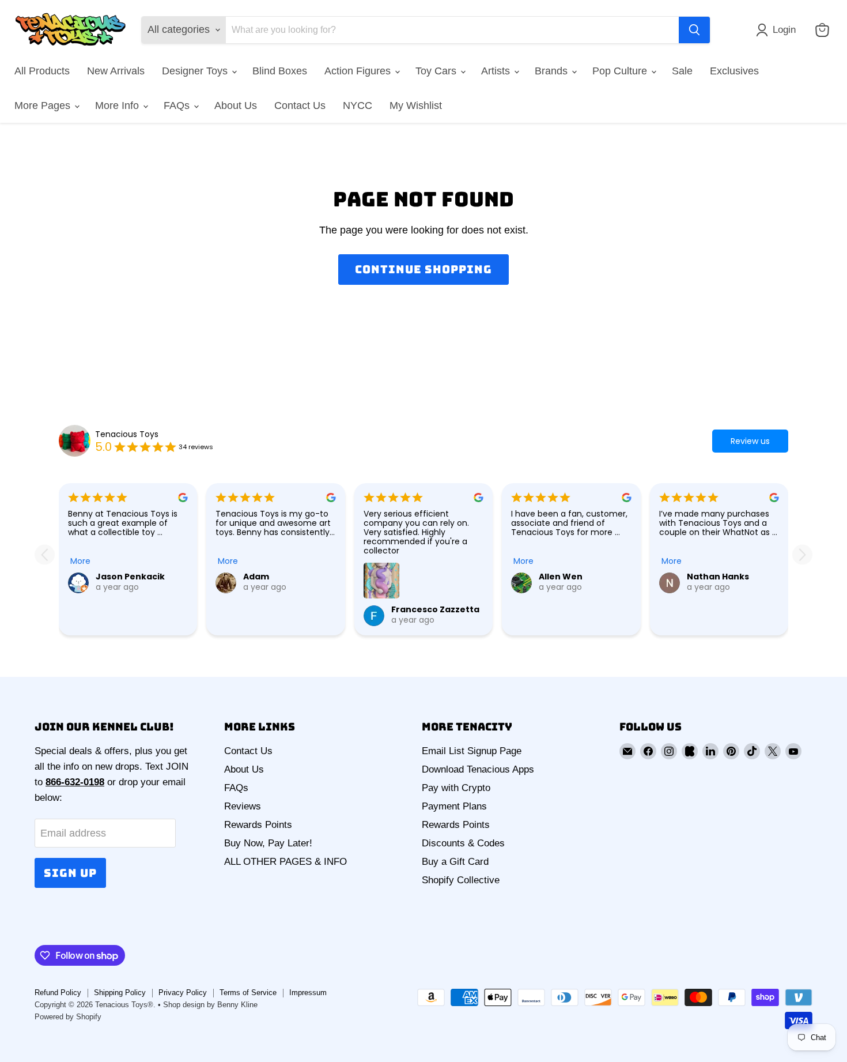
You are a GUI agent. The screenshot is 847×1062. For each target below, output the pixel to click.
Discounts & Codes (463, 843)
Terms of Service (248, 992)
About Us (235, 105)
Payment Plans (454, 806)
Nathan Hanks (718, 577)
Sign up (70, 872)
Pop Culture (621, 71)
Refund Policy (58, 992)
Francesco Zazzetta (435, 609)
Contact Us (300, 105)
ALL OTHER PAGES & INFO (285, 861)
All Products (42, 71)
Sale (682, 71)
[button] (778, 30)
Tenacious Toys (126, 434)
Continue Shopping (423, 269)
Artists (497, 71)
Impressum (308, 992)
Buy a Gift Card (455, 861)
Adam (256, 577)
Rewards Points (258, 824)
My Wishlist (416, 105)
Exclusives (734, 71)
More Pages (43, 105)
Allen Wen (561, 577)
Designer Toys (196, 71)
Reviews (242, 806)
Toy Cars (437, 71)
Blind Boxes (279, 71)
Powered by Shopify (68, 1016)
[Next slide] (802, 554)
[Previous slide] (45, 554)
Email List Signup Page (471, 750)
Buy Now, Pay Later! (268, 843)
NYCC (357, 105)
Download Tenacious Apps (478, 769)
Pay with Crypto (456, 787)
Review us (750, 441)
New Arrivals (116, 71)
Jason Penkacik (130, 577)
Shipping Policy (120, 992)
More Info (118, 105)
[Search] (694, 30)
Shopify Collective (461, 880)
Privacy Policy (182, 992)
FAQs (178, 105)
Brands (552, 71)
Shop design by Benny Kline (210, 1004)
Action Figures (359, 71)
